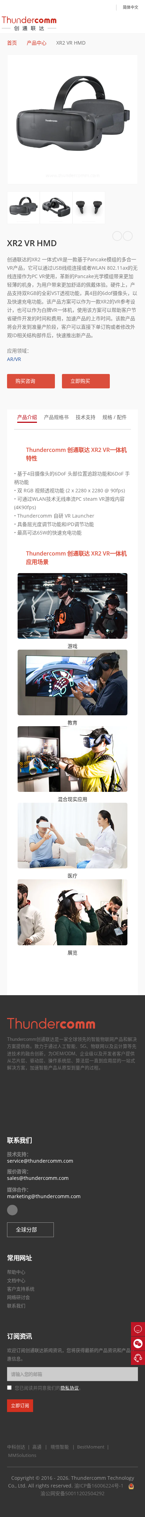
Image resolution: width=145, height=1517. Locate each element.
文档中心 (16, 1280)
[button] (31, 381)
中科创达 (16, 1447)
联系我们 (16, 1305)
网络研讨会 (18, 1297)
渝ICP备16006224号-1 (99, 1485)
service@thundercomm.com (40, 1160)
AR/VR (14, 359)
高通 (36, 1447)
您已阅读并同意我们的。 (49, 1388)
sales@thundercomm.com (38, 1178)
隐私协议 (70, 1388)
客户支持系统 (20, 1289)
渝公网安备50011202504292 (72, 1493)
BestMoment (89, 1447)
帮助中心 (16, 1272)
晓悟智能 (60, 1447)
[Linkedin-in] (12, 1210)
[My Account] (108, 7)
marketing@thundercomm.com (44, 1196)
